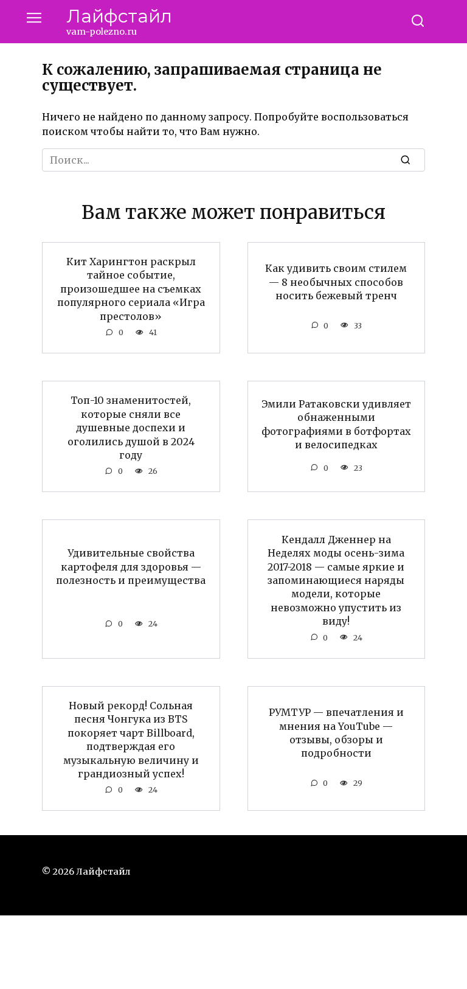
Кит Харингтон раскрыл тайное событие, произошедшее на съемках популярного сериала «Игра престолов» (131, 288)
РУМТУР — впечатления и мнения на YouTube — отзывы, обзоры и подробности (336, 732)
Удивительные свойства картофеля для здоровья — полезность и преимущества (131, 566)
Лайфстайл (119, 16)
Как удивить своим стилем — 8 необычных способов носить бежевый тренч (336, 282)
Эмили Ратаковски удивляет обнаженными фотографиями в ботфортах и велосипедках (336, 424)
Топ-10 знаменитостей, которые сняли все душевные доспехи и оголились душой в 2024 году (131, 427)
